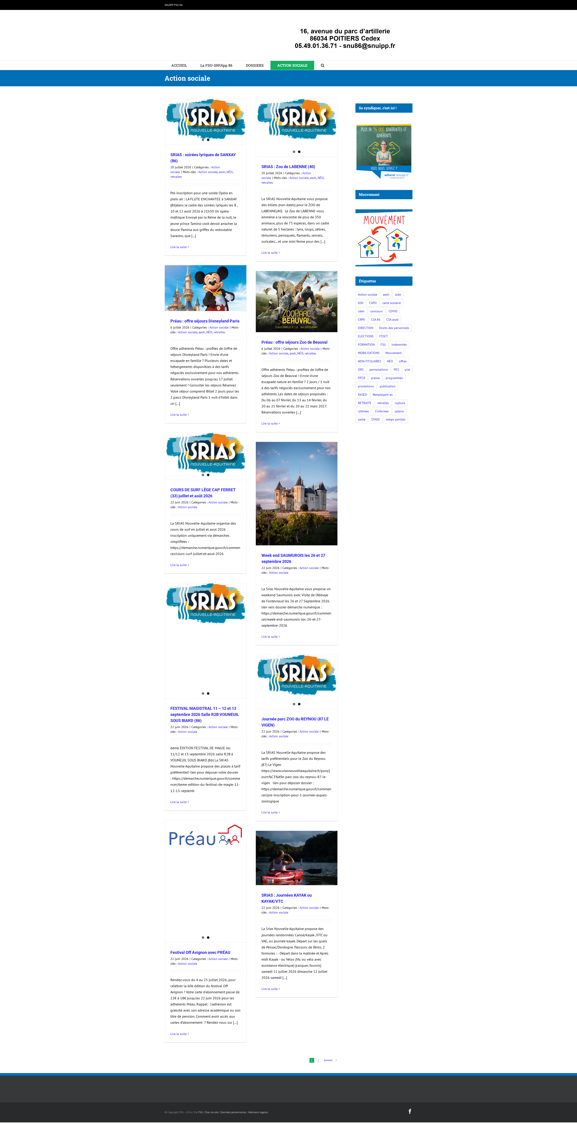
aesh (222, 172)
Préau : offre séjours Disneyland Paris (204, 321)
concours (376, 311)
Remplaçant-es (383, 394)
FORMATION (366, 344)
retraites (176, 177)
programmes (394, 378)
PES (396, 369)
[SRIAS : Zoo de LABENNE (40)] (296, 119)
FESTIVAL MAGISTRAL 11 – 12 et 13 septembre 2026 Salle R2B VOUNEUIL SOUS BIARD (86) (204, 714)
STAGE (375, 419)
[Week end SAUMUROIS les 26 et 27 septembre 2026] (296, 493)
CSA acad (392, 319)
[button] (322, 65)
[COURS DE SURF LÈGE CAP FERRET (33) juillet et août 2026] (205, 453)
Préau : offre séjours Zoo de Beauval (294, 342)
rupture (400, 403)
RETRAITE (364, 403)
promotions (366, 386)
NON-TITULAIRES (369, 361)
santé (361, 419)
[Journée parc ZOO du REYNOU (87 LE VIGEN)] (296, 675)
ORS (361, 369)
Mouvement (393, 353)
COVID (393, 311)
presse (375, 378)
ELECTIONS (365, 336)
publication (388, 386)
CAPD (373, 303)
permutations (378, 369)
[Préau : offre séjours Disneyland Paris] (205, 288)
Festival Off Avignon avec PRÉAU (200, 952)
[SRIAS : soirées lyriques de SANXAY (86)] (205, 119)
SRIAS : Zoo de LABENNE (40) (288, 166)
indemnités (399, 344)
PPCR (361, 378)
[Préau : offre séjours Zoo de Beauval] (296, 301)
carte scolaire (391, 303)
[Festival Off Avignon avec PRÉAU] (205, 835)
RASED (362, 394)
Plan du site (211, 1112)
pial (407, 369)
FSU (383, 344)
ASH (360, 303)
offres (403, 361)
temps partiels (395, 419)
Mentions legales (258, 1112)
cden (361, 311)
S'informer (382, 411)
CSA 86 (375, 319)
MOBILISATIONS (369, 353)
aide (398, 294)
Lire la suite (178, 247)
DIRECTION (365, 328)
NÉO (230, 172)
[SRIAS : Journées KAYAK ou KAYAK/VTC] (296, 858)
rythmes (363, 411)
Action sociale (208, 172)
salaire (399, 411)
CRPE (361, 319)
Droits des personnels (394, 328)
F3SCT (383, 336)
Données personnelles (233, 1112)
